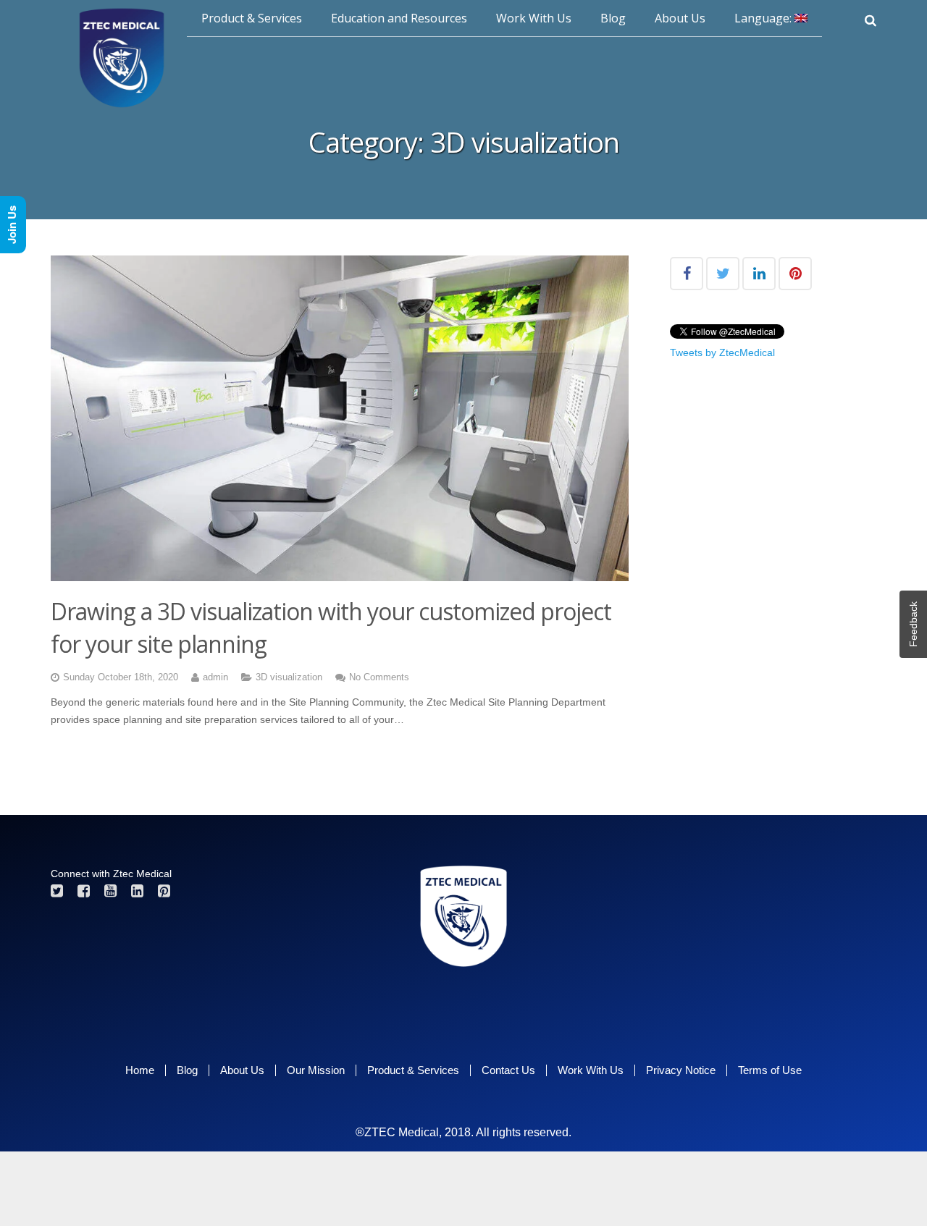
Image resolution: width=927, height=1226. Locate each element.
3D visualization (289, 677)
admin (215, 677)
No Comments (379, 677)
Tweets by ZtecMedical (722, 352)
